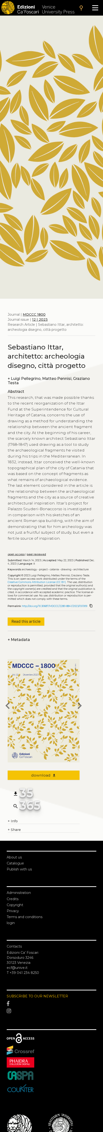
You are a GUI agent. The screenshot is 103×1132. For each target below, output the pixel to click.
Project (43, 569)
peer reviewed (36, 554)
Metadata (19, 640)
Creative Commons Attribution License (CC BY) (37, 582)
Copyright (15, 905)
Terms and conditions (24, 917)
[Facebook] (51, 1003)
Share (14, 830)
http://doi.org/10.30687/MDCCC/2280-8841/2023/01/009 (54, 606)
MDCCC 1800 (34, 314)
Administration (19, 893)
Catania (54, 569)
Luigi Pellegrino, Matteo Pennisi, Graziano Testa (49, 381)
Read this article (25, 621)
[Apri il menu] (95, 8)
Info (13, 821)
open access (16, 554)
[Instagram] (51, 1011)
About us (14, 857)
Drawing (66, 569)
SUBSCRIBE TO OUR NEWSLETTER (37, 996)
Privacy (13, 911)
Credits (12, 899)
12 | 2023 (40, 319)
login (11, 923)
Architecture (81, 569)
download (43, 775)
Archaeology (29, 569)
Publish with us (19, 869)
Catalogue (15, 863)
